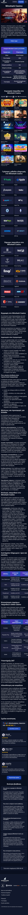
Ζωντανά (10, 96)
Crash (16, 96)
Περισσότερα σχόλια (14, 777)
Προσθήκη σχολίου (14, 728)
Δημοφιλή (3, 96)
